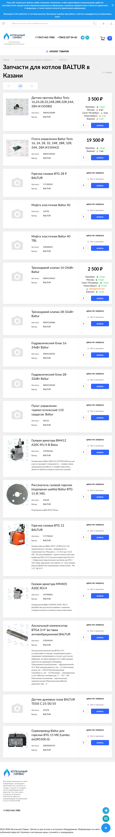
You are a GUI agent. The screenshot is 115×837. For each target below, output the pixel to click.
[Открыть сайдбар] (4, 23)
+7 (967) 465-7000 (45, 37)
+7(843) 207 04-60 (67, 37)
